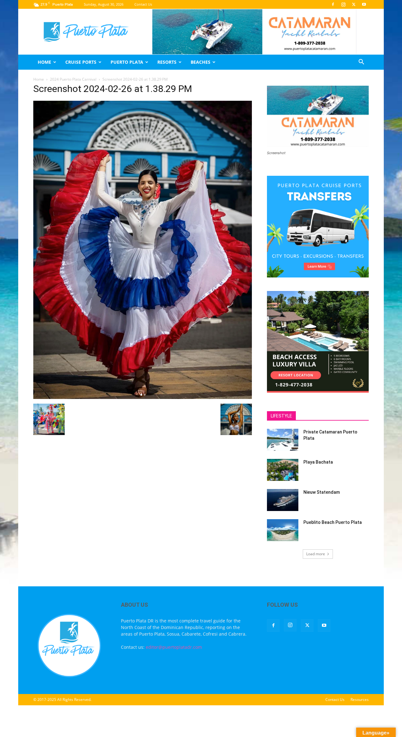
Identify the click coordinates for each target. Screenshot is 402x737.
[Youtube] (364, 4)
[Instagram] (343, 4)
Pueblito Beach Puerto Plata (332, 522)
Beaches (200, 62)
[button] (361, 63)
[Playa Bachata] (282, 470)
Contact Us (143, 4)
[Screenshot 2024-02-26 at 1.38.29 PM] (142, 397)
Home (44, 62)
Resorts (167, 62)
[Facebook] (333, 4)
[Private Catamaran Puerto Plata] (282, 440)
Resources (359, 699)
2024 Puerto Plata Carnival (73, 79)
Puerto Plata (127, 62)
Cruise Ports (80, 62)
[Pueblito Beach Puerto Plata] (282, 530)
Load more (315, 554)
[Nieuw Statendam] (282, 500)
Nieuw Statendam (321, 492)
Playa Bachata (318, 462)
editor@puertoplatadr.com (174, 647)
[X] (353, 4)
